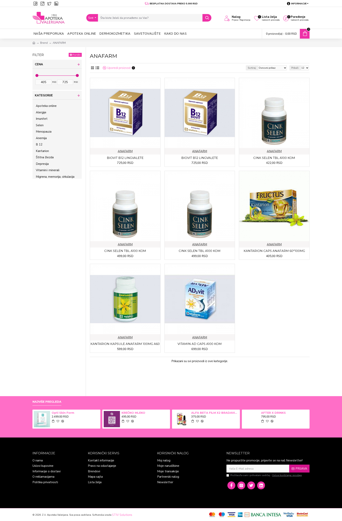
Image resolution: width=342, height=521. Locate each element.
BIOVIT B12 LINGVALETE (125, 158)
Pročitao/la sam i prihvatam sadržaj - (266, 475)
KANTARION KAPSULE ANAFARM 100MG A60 (125, 344)
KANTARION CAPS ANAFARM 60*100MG (274, 251)
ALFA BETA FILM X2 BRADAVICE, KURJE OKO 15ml (214, 413)
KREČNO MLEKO (133, 413)
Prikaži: (295, 67)
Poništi (76, 54)
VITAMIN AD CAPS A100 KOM (200, 344)
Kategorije (44, 95)
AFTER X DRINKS (273, 413)
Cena (39, 64)
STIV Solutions (122, 515)
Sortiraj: (252, 67)
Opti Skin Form (63, 413)
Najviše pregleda (46, 401)
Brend (44, 43)
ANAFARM (125, 151)
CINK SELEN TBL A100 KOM (274, 158)
